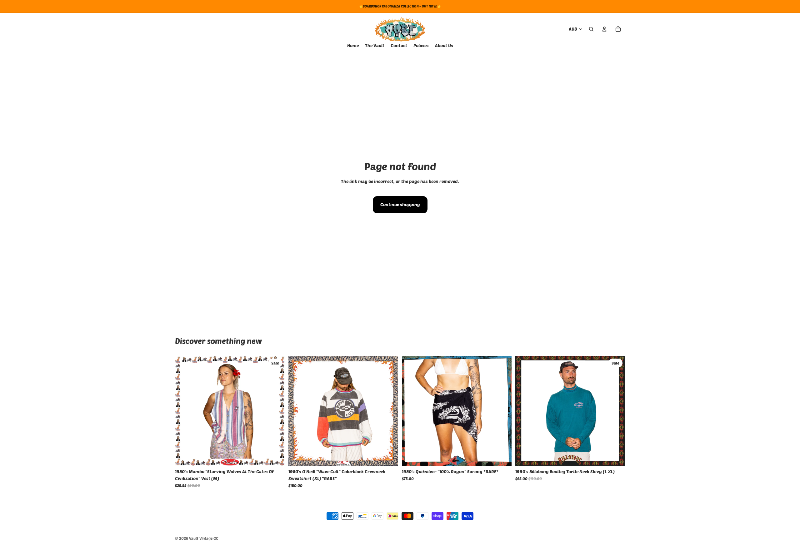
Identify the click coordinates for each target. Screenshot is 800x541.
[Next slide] (388, 411)
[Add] (275, 456)
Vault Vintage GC (203, 538)
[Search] (591, 29)
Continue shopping (400, 204)
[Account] (604, 29)
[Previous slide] (297, 411)
